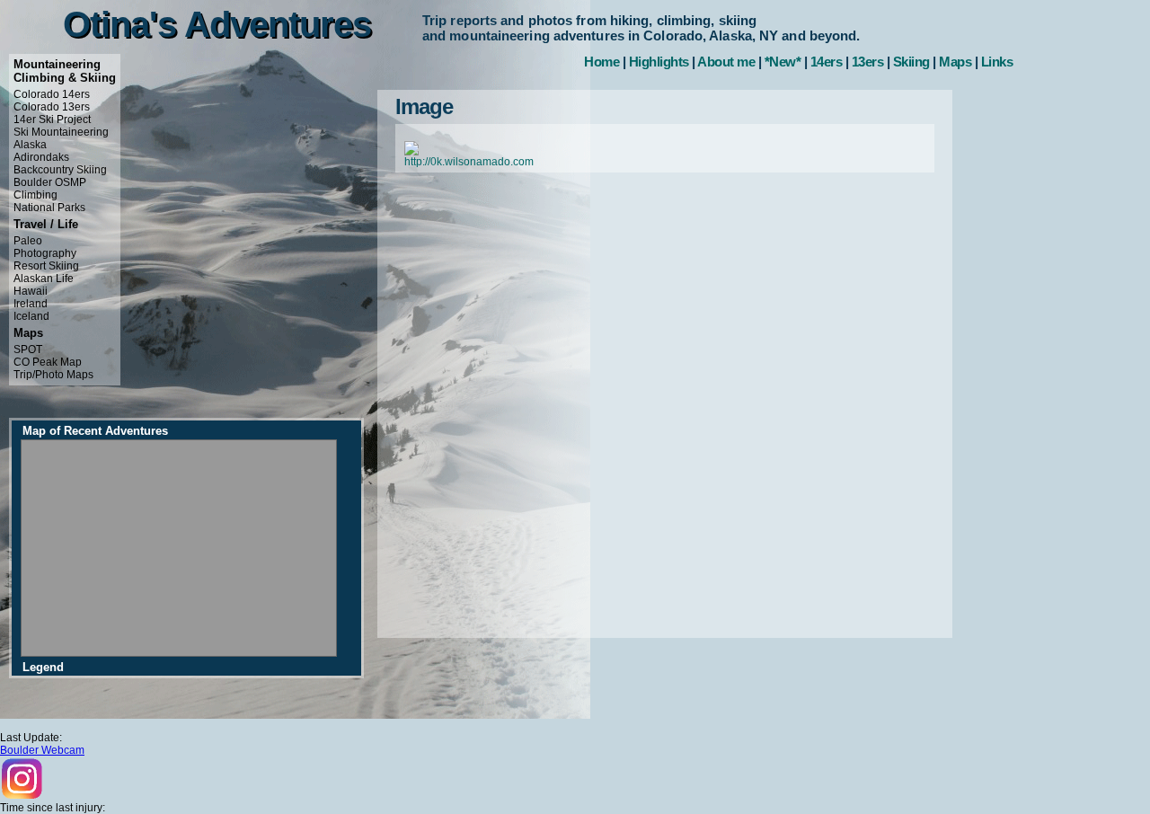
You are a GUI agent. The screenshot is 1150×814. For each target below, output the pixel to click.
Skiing (911, 61)
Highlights (659, 61)
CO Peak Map (47, 362)
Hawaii (30, 291)
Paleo (27, 240)
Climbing (35, 195)
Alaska (30, 144)
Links (997, 61)
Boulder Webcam (42, 750)
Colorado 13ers (51, 107)
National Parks (49, 207)
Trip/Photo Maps (53, 374)
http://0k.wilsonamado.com (469, 161)
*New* (783, 61)
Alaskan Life (43, 278)
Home (601, 61)
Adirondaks (41, 157)
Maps (955, 61)
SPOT (27, 349)
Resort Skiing (46, 266)
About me (726, 61)
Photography (44, 253)
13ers (868, 61)
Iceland (31, 316)
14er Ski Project (52, 119)
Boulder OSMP (49, 182)
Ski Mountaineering (61, 132)
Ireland (30, 303)
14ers (826, 61)
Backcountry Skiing (60, 170)
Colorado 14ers (51, 94)
